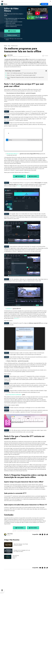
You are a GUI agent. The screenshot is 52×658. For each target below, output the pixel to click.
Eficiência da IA (14, 45)
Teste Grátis (20, 176)
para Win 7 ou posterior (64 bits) (19, 179)
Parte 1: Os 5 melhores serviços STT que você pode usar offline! (22, 73)
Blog (9, 45)
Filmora (5, 45)
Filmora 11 (16, 318)
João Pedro (10, 55)
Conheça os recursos (12, 35)
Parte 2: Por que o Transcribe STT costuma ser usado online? (21, 75)
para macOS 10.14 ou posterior (33, 179)
